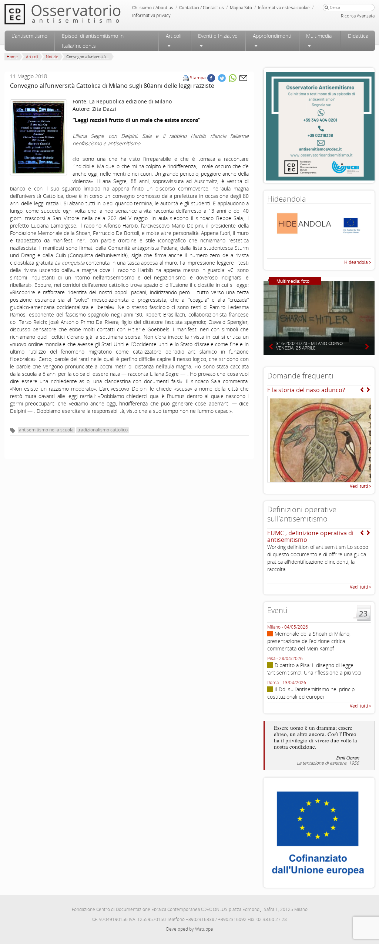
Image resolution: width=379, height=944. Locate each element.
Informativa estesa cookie (284, 7)
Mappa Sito (241, 7)
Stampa (198, 77)
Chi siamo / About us (152, 7)
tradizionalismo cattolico (102, 430)
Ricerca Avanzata (358, 16)
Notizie (52, 56)
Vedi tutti (359, 486)
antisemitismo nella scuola (46, 430)
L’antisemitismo (29, 35)
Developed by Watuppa (189, 929)
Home (12, 56)
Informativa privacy (151, 15)
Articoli (173, 35)
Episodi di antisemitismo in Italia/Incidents (93, 40)
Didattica (358, 35)
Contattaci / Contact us (201, 7)
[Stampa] (186, 77)
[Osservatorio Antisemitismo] (77, 14)
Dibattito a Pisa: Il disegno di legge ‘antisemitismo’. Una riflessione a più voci (314, 669)
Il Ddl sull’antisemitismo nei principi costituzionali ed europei (311, 693)
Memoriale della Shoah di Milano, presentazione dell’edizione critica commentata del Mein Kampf (309, 641)
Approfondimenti (272, 35)
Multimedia (319, 35)
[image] (38, 137)
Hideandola (356, 262)
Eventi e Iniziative (218, 35)
